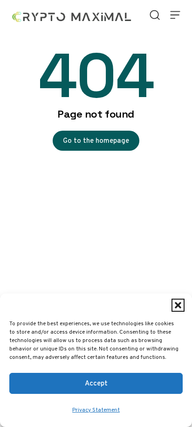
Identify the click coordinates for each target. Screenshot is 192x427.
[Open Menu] (175, 15)
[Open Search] (154, 15)
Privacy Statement (96, 410)
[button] (178, 305)
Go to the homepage (96, 140)
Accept (96, 383)
